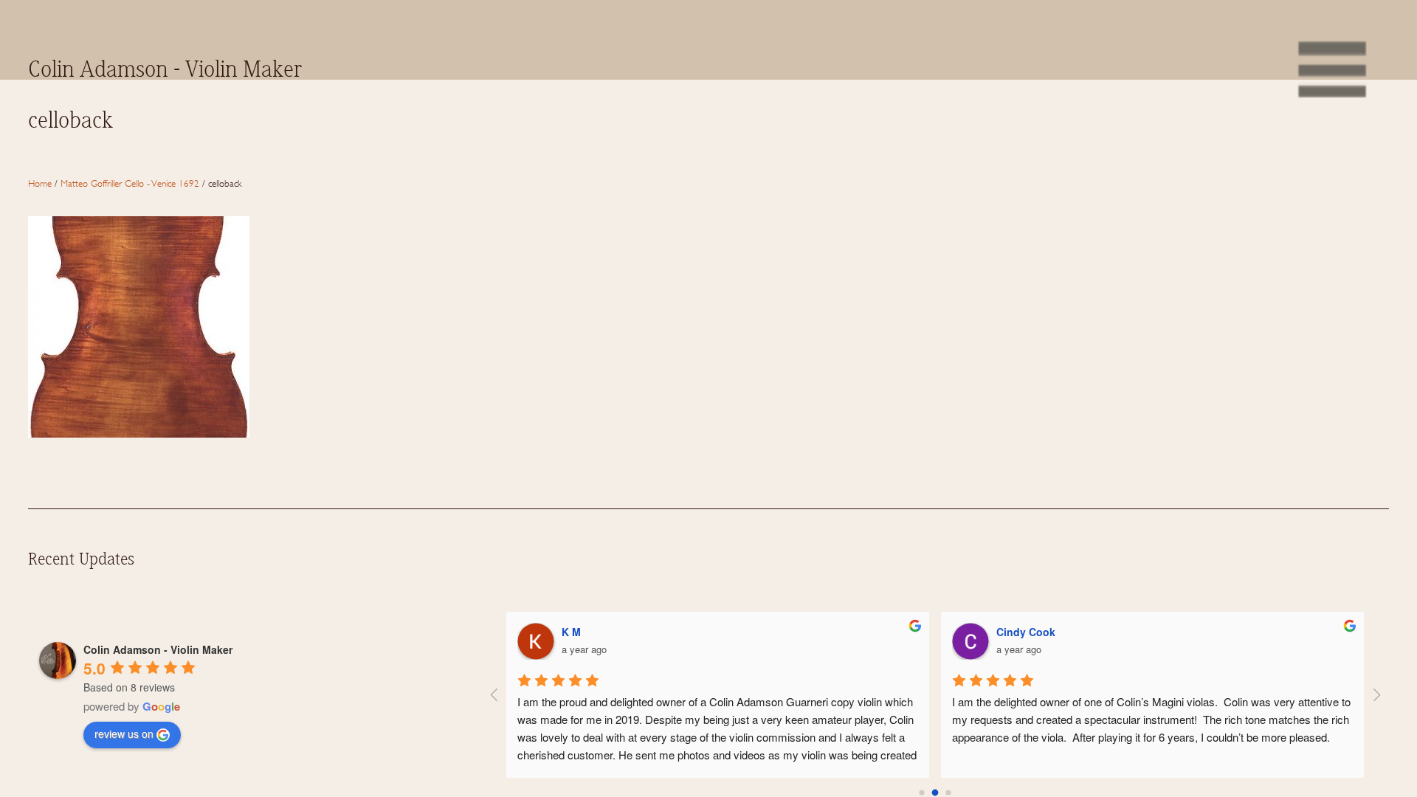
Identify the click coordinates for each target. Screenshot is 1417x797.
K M (571, 631)
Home (40, 183)
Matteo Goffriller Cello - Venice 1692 (130, 183)
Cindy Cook (1025, 631)
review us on (124, 733)
